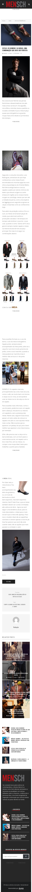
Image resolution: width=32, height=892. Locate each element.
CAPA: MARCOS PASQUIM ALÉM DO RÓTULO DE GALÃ (17, 594)
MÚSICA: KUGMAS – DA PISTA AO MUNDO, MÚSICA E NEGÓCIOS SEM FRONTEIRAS (20, 740)
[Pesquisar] (26, 856)
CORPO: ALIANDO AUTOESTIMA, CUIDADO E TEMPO (14, 604)
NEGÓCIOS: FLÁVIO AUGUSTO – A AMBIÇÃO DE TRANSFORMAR (20, 760)
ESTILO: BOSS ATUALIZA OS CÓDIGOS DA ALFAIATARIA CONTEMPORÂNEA (18, 750)
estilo (4, 575)
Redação (5, 53)
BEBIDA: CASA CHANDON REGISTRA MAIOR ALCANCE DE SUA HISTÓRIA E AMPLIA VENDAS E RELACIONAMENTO (20, 730)
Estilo (10, 53)
